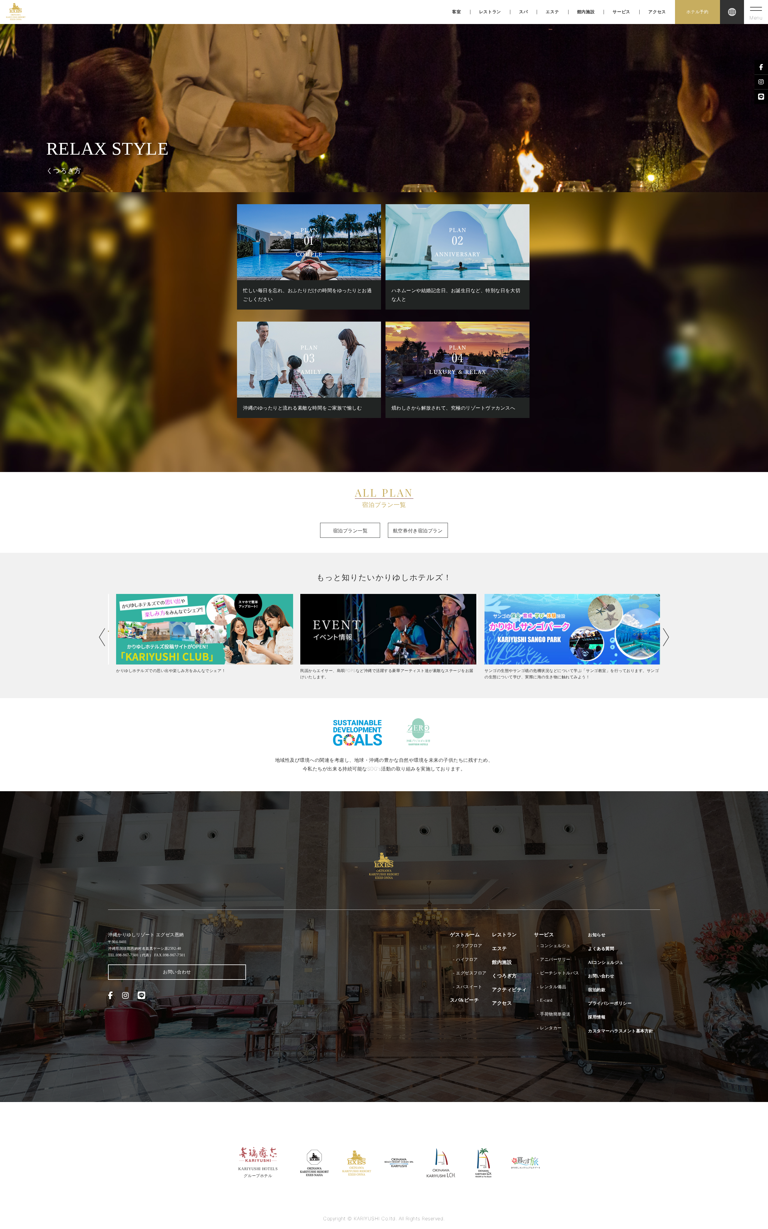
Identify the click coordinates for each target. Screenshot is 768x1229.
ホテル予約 (697, 12)
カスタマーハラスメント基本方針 (620, 1031)
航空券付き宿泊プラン (417, 531)
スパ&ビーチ (464, 1000)
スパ (523, 12)
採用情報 (596, 1017)
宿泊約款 (596, 990)
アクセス (657, 12)
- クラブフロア (467, 945)
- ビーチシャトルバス (558, 973)
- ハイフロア (465, 959)
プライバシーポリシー (610, 1003)
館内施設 (586, 12)
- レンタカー (549, 1028)
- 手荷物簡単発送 (554, 1014)
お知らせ (596, 935)
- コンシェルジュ (554, 945)
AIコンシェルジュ (605, 962)
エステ (552, 12)
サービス (621, 12)
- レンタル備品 (551, 987)
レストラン (490, 12)
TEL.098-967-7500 (130, 955)
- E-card (544, 1000)
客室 (456, 12)
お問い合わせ (177, 972)
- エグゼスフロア (470, 973)
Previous (102, 637)
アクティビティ (509, 989)
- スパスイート (467, 987)
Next (666, 637)
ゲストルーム (465, 934)
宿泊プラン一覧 (350, 531)
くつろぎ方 (504, 975)
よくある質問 (601, 948)
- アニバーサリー (554, 959)
